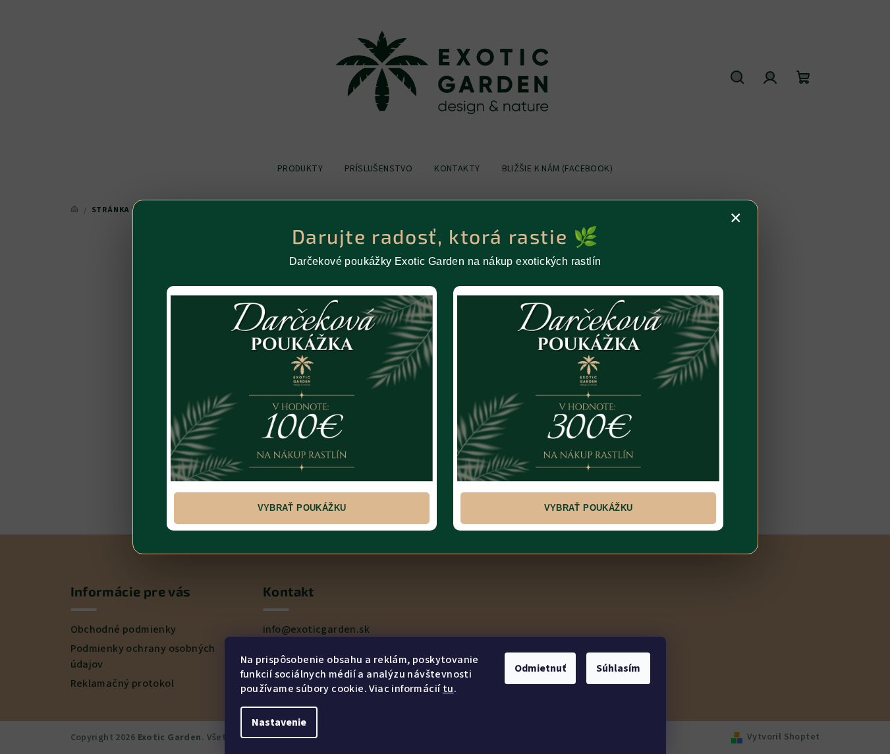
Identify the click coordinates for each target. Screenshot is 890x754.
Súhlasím (618, 668)
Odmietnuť (540, 668)
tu (448, 689)
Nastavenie (279, 722)
